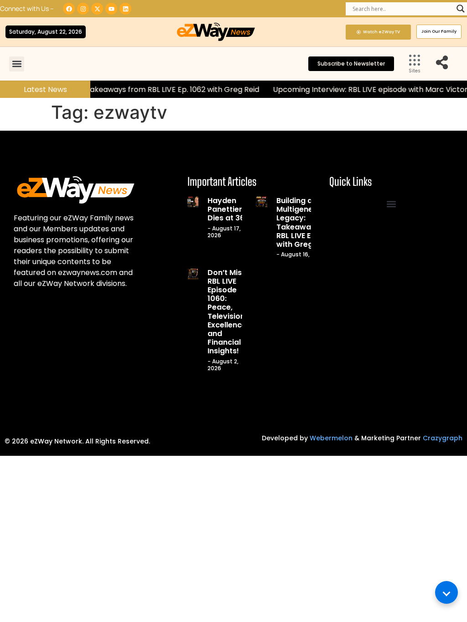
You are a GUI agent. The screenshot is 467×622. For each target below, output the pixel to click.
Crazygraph (442, 438)
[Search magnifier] (460, 8)
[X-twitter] (97, 9)
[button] (16, 63)
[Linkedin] (125, 9)
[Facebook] (69, 9)
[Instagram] (83, 9)
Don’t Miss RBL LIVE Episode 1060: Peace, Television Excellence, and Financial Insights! (228, 312)
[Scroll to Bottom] (446, 592)
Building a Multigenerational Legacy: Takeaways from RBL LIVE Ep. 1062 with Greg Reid (309, 222)
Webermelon (331, 438)
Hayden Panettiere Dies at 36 (227, 209)
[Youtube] (111, 9)
